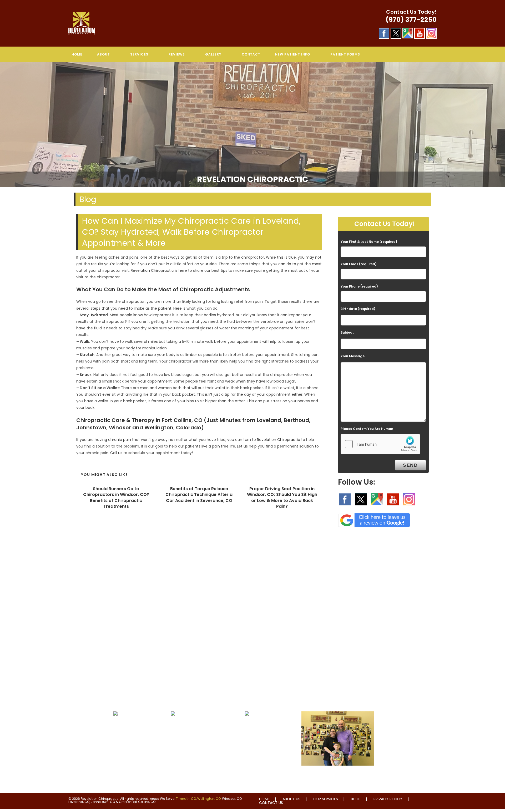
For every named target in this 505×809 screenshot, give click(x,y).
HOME (264, 799)
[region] (252, 124)
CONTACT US (271, 802)
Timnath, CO (186, 798)
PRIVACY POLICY (387, 799)
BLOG (356, 799)
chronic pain (119, 439)
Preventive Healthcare (247, 726)
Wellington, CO (209, 798)
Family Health (337, 776)
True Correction (173, 726)
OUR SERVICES (325, 799)
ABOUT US (291, 799)
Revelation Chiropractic (152, 270)
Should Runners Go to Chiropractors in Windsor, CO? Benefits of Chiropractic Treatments (116, 497)
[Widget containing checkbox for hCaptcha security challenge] (380, 444)
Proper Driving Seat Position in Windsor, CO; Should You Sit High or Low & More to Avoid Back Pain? (282, 497)
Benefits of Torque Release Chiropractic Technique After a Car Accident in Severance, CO (199, 495)
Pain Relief (115, 726)
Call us (116, 452)
